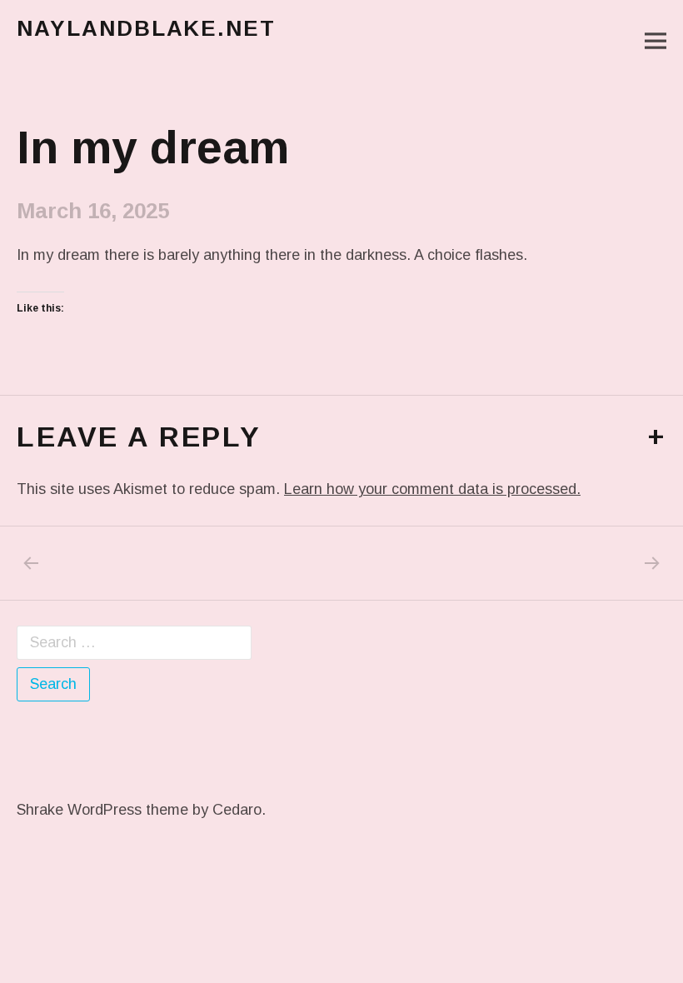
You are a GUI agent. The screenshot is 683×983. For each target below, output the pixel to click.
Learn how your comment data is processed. (432, 489)
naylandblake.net (146, 28)
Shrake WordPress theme (102, 809)
